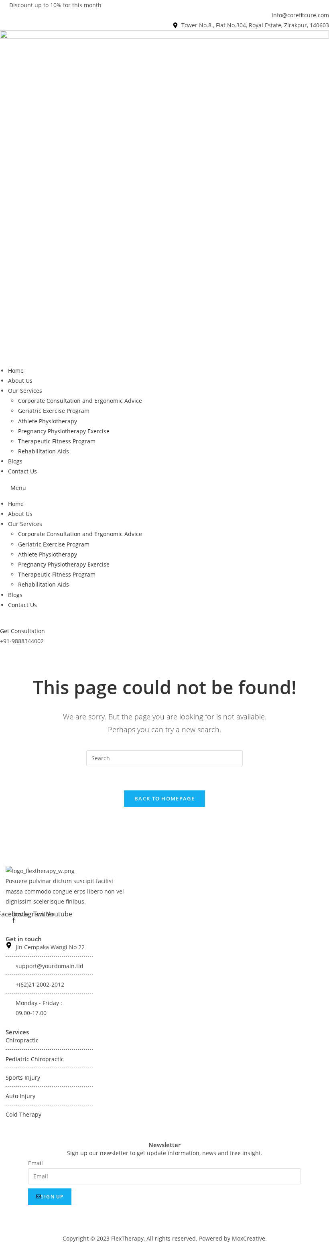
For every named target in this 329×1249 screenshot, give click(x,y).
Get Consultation (22, 631)
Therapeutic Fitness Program (56, 441)
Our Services (25, 390)
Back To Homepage (164, 798)
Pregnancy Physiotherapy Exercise (64, 431)
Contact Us (22, 471)
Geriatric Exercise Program (53, 410)
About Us (20, 380)
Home (16, 370)
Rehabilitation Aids (43, 451)
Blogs (15, 461)
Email (35, 1163)
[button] (164, 488)
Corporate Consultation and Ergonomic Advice (80, 400)
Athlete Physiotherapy (47, 421)
